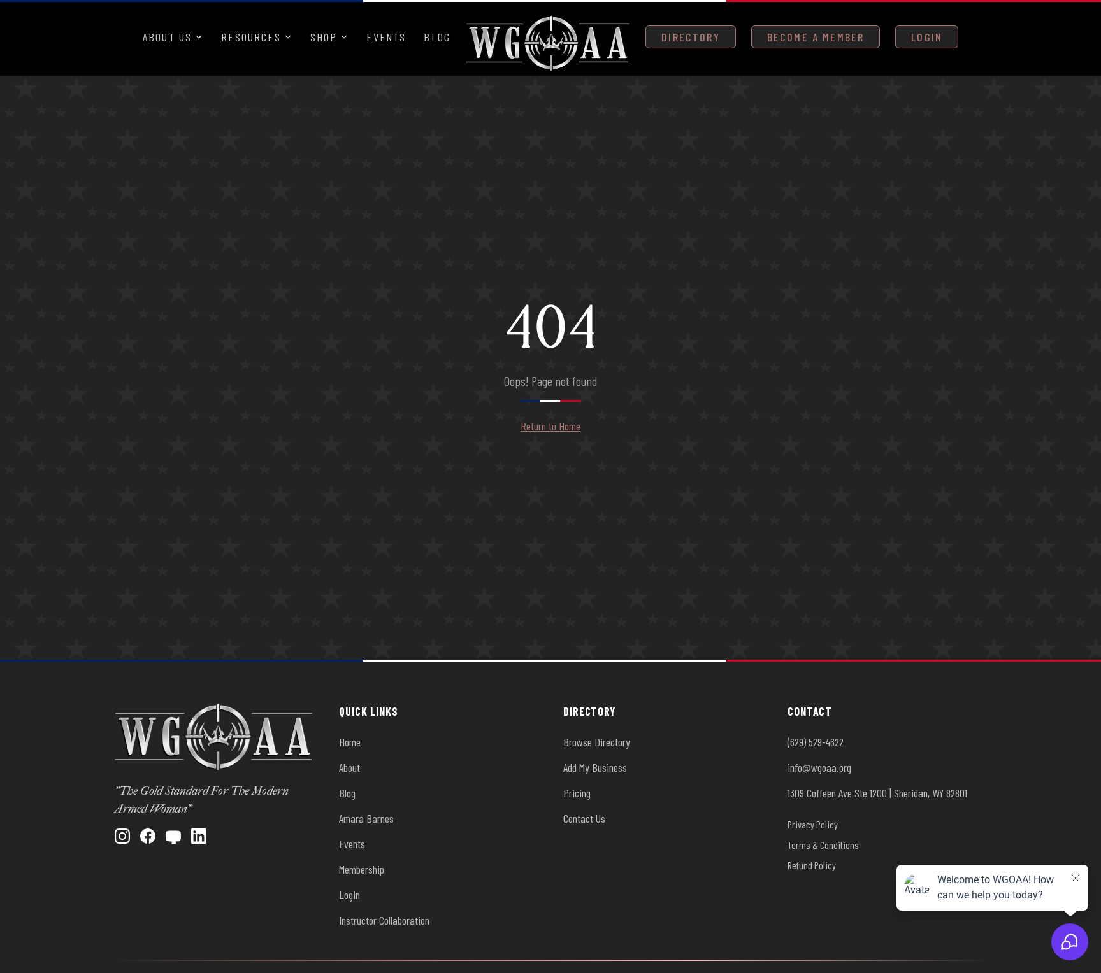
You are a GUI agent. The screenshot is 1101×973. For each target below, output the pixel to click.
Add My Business (595, 767)
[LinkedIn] (198, 836)
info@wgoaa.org (819, 767)
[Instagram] (122, 836)
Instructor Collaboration (384, 920)
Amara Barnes (366, 818)
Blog (437, 37)
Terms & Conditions (823, 845)
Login (926, 37)
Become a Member (815, 37)
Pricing (577, 793)
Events (386, 37)
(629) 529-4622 (816, 742)
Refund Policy (812, 865)
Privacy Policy (813, 824)
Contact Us (584, 818)
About (349, 767)
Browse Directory (596, 742)
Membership (361, 869)
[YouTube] (173, 836)
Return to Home (550, 426)
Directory (690, 37)
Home (350, 742)
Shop (324, 37)
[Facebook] (147, 836)
